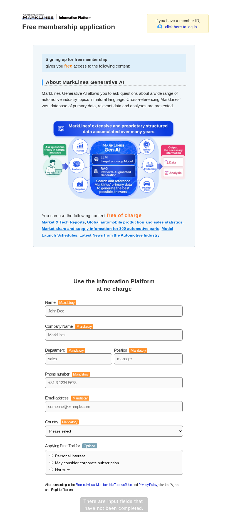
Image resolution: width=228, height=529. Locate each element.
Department (64, 350)
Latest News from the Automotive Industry (120, 235)
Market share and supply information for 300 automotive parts (100, 228)
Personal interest (70, 456)
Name (60, 302)
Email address (66, 398)
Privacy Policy (147, 485)
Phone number (66, 374)
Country (61, 421)
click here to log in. (181, 26)
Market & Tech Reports (63, 222)
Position (130, 350)
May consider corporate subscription (87, 463)
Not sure (62, 470)
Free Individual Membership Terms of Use (104, 485)
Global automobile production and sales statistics (134, 222)
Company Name (68, 326)
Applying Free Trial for (70, 445)
